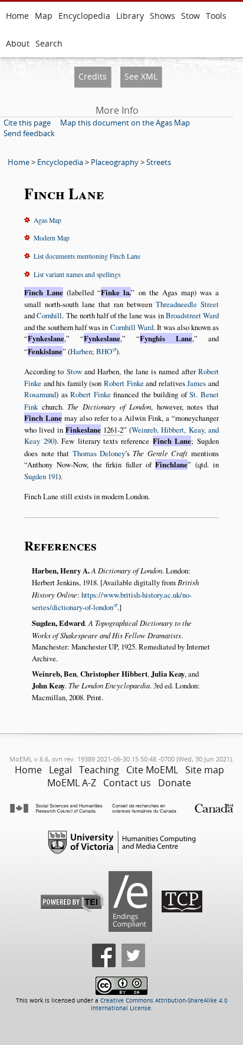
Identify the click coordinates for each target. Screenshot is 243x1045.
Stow (190, 15)
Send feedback (29, 133)
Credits (92, 76)
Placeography (115, 162)
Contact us (127, 782)
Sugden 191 (41, 476)
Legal (60, 769)
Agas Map (47, 220)
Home (17, 15)
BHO (104, 351)
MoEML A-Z (71, 782)
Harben (81, 351)
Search (49, 43)
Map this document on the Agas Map (125, 122)
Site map (204, 769)
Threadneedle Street (187, 304)
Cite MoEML (152, 769)
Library (130, 15)
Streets (158, 162)
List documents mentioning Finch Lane (87, 256)
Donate (174, 782)
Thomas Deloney (99, 453)
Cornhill (49, 315)
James (196, 383)
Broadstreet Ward (192, 315)
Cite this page (27, 122)
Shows (162, 15)
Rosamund (40, 394)
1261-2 (113, 429)
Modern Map (52, 237)
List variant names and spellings (77, 274)
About (17, 43)
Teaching (99, 769)
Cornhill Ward (131, 327)
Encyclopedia (84, 15)
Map (43, 15)
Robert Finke (124, 383)
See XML (140, 76)
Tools (216, 15)
